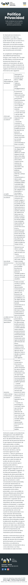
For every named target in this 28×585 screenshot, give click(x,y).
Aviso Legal (6, 580)
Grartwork (24, 581)
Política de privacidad (18, 580)
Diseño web (4, 581)
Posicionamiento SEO (13, 581)
